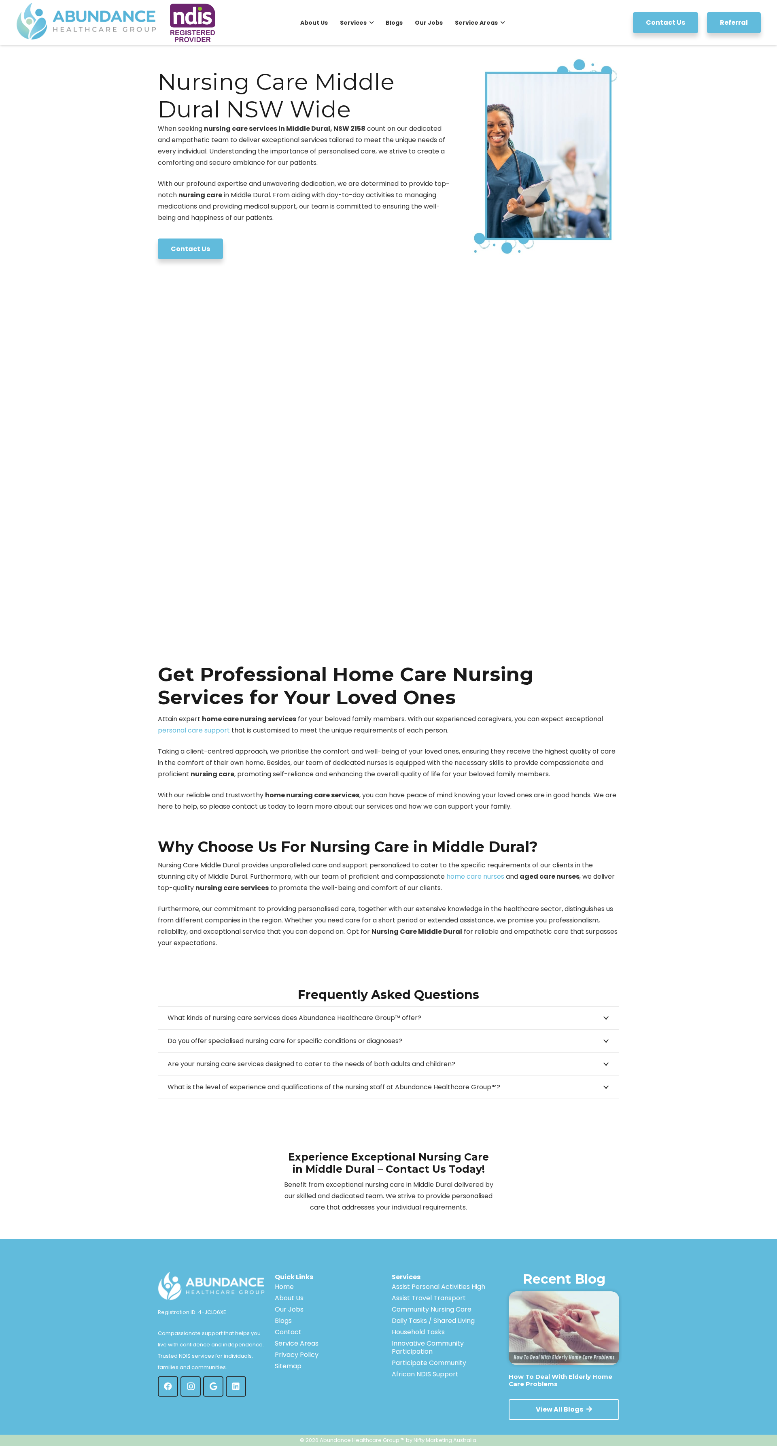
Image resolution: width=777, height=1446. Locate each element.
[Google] (213, 1386)
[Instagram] (190, 1386)
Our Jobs (289, 1309)
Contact (288, 1332)
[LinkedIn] (236, 1386)
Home (284, 1286)
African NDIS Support (425, 1374)
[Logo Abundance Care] (88, 22)
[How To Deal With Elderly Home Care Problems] (564, 1328)
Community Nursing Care (431, 1309)
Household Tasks (418, 1332)
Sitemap (288, 1366)
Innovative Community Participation (428, 1347)
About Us (289, 1298)
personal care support (194, 730)
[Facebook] (168, 1386)
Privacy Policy (296, 1354)
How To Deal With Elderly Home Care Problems (560, 1380)
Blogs (283, 1320)
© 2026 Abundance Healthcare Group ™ (352, 1440)
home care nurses (475, 876)
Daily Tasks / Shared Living (433, 1320)
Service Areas (296, 1343)
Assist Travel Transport (429, 1298)
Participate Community (429, 1362)
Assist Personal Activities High (438, 1286)
